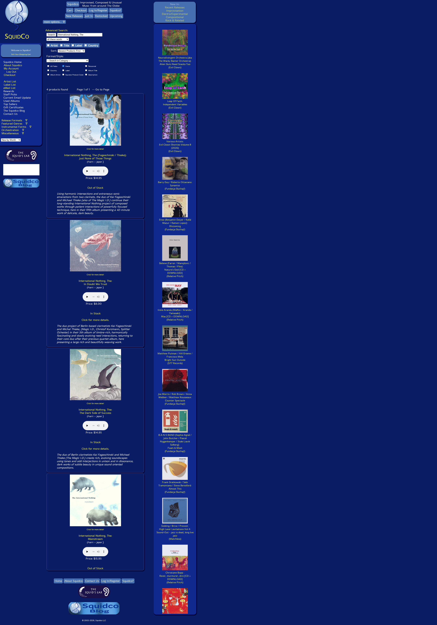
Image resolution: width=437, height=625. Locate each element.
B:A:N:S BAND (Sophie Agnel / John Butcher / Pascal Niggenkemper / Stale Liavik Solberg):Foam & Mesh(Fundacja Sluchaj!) (175, 443)
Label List (10, 84)
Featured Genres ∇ (14, 123)
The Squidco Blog (14, 110)
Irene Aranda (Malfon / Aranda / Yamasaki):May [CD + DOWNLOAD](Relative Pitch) (175, 315)
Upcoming (116, 16)
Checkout (9, 75)
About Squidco (13, 65)
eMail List (9, 88)
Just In (89, 16)
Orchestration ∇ (13, 130)
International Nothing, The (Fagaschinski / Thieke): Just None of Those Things (95, 157)
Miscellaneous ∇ (13, 133)
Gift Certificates (13, 107)
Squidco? (115, 10)
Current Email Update (17, 97)
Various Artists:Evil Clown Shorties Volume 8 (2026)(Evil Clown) (175, 146)
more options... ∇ (54, 21)
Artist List (10, 81)
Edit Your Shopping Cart (21, 54)
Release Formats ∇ (14, 120)
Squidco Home (12, 62)
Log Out (11, 71)
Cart (70, 10)
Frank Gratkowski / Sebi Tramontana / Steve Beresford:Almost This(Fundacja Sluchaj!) (175, 487)
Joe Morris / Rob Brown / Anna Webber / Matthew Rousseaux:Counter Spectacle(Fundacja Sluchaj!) (175, 399)
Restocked (101, 16)
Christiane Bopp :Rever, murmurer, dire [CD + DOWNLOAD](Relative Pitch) (175, 577)
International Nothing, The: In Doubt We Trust (95, 282)
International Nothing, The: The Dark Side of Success (95, 411)
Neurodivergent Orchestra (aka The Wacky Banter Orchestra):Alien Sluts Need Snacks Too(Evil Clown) (175, 62)
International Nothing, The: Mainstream (95, 537)
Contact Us (10, 113)
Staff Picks (10, 94)
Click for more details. (95, 320)
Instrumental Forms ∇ (16, 126)
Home (58, 581)
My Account (11, 68)
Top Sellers (10, 104)
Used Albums (11, 101)
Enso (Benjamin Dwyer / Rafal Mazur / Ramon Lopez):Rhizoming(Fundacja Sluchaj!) (175, 224)
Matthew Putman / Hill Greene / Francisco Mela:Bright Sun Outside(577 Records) (175, 358)
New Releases (74, 16)
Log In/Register (98, 10)
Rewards (8, 91)
